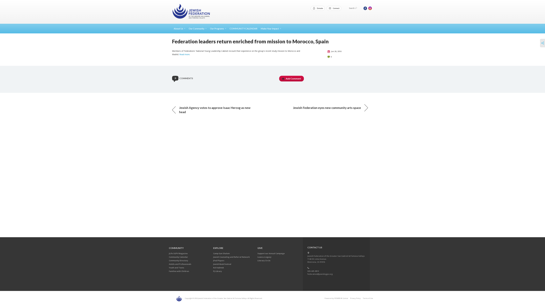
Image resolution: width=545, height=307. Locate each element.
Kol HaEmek (218, 267)
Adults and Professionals (180, 264)
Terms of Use (368, 298)
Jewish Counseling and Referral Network (231, 257)
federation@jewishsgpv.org (320, 274)
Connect (335, 8)
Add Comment (293, 78)
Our (217, 28)
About (178, 28)
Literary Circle (263, 260)
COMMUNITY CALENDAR (243, 28)
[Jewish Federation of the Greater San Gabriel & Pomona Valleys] (191, 11)
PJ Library (217, 271)
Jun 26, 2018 (336, 51)
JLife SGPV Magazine (178, 253)
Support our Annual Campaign (271, 253)
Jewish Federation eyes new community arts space (327, 107)
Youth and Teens (176, 267)
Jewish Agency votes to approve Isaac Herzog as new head (215, 110)
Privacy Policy (355, 298)
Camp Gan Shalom (221, 253)
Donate (319, 8)
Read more (184, 54)
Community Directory (178, 260)
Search (352, 8)
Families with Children (179, 271)
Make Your (270, 28)
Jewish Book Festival (222, 264)
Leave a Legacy (264, 257)
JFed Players (218, 260)
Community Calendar (178, 257)
